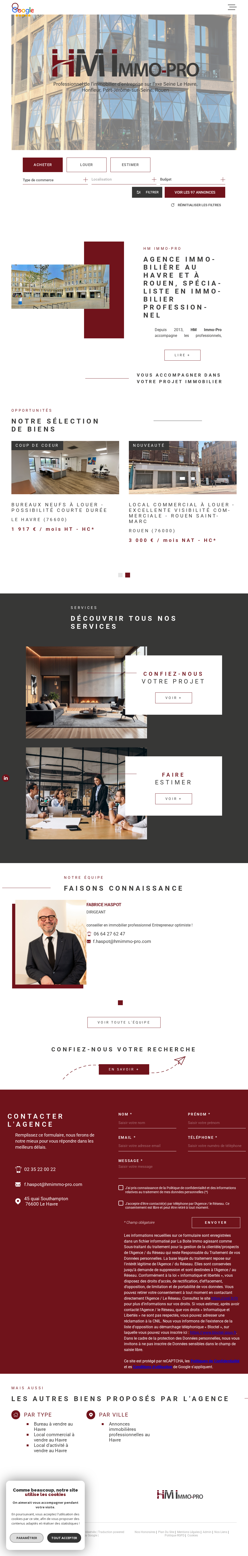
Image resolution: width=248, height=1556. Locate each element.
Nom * (125, 1114)
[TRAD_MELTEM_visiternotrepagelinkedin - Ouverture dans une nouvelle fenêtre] (5, 778)
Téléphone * (203, 1137)
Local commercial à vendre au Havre (54, 1437)
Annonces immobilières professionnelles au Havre (129, 1432)
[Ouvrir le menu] (232, 7)
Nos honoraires (145, 1532)
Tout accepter (64, 1538)
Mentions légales (188, 1532)
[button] (120, 575)
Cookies (192, 1535)
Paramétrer (26, 1538)
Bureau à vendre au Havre (53, 1426)
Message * (130, 1161)
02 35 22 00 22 (40, 1169)
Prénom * (199, 1114)
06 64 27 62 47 (109, 934)
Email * (127, 1137)
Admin (207, 1532)
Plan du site (166, 1532)
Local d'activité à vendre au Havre (51, 1448)
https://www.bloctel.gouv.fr (213, 1332)
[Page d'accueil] (180, 1500)
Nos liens (220, 1532)
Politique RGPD (175, 1535)
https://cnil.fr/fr (224, 1298)
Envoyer (216, 1222)
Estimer (130, 165)
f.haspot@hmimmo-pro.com (122, 941)
